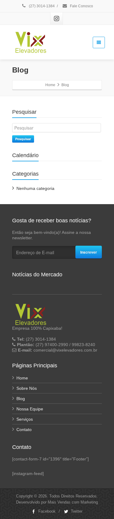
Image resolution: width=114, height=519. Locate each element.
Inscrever (88, 252)
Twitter (76, 511)
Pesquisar (23, 138)
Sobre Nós (26, 388)
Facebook (46, 511)
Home (22, 378)
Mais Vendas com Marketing (73, 502)
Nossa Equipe (29, 408)
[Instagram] (56, 18)
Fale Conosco (81, 6)
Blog (20, 398)
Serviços (24, 419)
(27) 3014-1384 (41, 6)
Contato (24, 429)
